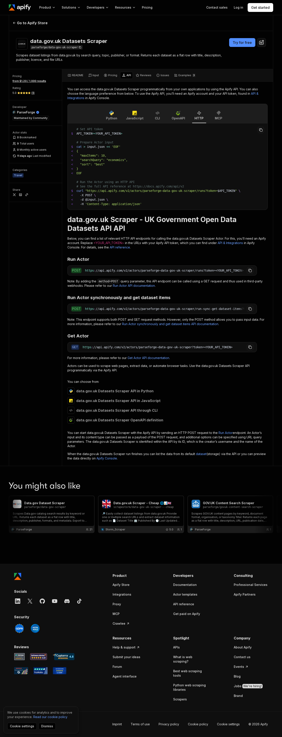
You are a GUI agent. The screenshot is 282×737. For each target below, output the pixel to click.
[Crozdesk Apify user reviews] (59, 670)
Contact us (242, 657)
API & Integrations (230, 243)
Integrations (122, 594)
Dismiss (47, 726)
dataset (201, 454)
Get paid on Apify (186, 614)
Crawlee (119, 623)
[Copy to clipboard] (261, 130)
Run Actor (226, 433)
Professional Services (250, 585)
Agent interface (125, 676)
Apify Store (121, 585)
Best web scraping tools (187, 673)
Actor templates (185, 594)
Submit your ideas (126, 657)
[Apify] (20, 7)
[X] (29, 601)
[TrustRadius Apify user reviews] (40, 670)
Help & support (124, 647)
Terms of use (140, 724)
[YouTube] (54, 601)
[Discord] (66, 601)
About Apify (243, 647)
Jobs (248, 686)
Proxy (117, 604)
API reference (120, 247)
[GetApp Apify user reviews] (19, 656)
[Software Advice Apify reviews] (38, 656)
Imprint (117, 724)
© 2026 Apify (258, 724)
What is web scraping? (182, 659)
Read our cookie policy (50, 717)
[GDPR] (19, 628)
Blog (237, 676)
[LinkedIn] (17, 601)
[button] (130, 575)
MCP (116, 614)
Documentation (185, 585)
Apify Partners (245, 594)
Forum (117, 666)
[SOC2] (35, 628)
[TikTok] (79, 601)
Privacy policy (169, 724)
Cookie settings (228, 724)
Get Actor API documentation (148, 358)
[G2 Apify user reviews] (21, 670)
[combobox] (261, 42)
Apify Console (106, 458)
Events (239, 666)
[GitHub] (42, 601)
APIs (176, 647)
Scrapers (180, 699)
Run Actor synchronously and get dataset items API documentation (170, 324)
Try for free (242, 42)
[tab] (75, 75)
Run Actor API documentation (134, 285)
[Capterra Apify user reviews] (63, 656)
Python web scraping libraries (189, 687)
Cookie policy (198, 724)
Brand (238, 696)
